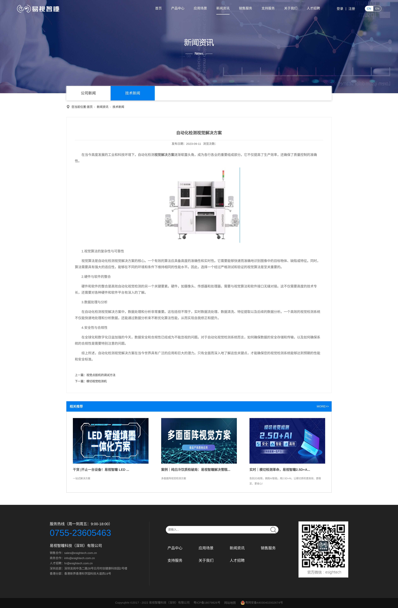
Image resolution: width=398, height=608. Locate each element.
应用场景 (200, 8)
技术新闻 (132, 93)
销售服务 (245, 8)
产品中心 (177, 8)
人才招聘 (313, 8)
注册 (351, 9)
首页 (158, 8)
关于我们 (290, 8)
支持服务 (268, 8)
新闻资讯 (223, 8)
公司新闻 (88, 93)
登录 (340, 9)
